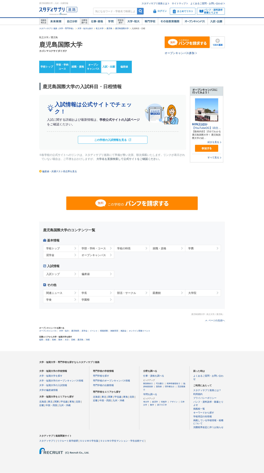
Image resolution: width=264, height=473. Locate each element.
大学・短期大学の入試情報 (53, 385)
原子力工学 (162, 405)
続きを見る (213, 142)
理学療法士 (170, 386)
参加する (206, 148)
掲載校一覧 (199, 408)
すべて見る (213, 157)
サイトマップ (179, 3)
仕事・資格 (97, 21)
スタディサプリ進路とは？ (207, 390)
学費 (191, 248)
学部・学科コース (62, 66)
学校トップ (47, 66)
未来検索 (56, 21)
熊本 (60, 340)
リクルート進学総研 (67, 440)
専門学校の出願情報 (103, 385)
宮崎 (73, 340)
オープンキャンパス (195, 21)
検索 (140, 11)
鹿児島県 (75, 331)
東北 (50, 401)
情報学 (164, 402)
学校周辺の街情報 (202, 416)
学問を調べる (150, 394)
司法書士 (160, 383)
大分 (67, 340)
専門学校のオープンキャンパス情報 (111, 380)
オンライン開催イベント (139, 331)
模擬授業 (104, 331)
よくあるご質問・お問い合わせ (206, 3)
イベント (94, 331)
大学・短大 (133, 21)
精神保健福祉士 (173, 383)
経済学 (155, 402)
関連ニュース (54, 292)
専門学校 (150, 21)
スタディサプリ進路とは (154, 3)
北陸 (78, 401)
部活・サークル (126, 292)
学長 (84, 292)
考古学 (146, 402)
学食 (49, 299)
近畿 (41, 405)
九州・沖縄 (65, 405)
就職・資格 (78, 66)
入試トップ (53, 274)
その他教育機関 (170, 21)
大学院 (192, 292)
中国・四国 (51, 405)
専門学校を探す (101, 375)
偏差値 (124, 66)
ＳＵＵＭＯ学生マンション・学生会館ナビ (122, 440)
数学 (152, 405)
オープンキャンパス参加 (179, 53)
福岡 (41, 340)
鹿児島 (109, 28)
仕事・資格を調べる (153, 375)
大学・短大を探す (85, 28)
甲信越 (64, 401)
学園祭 (86, 299)
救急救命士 (148, 383)
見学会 (84, 331)
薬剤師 (159, 386)
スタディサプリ (47, 440)
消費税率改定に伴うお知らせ (208, 427)
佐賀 (47, 340)
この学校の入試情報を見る (110, 139)
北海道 (42, 401)
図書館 (157, 292)
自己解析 (72, 21)
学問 (111, 21)
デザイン (174, 402)
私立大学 (100, 28)
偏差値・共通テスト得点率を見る (59, 171)
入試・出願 (216, 21)
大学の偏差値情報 (48, 390)
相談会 (123, 331)
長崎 (54, 340)
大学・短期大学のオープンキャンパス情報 (61, 380)
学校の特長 (124, 248)
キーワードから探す (203, 412)
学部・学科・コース (94, 248)
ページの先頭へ (217, 320)
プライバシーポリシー (204, 398)
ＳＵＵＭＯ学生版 (89, 440)
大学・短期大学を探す (50, 375)
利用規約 (198, 394)
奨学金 (50, 255)
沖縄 (88, 340)
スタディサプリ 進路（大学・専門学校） (57, 28)
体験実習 (114, 331)
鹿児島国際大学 (122, 28)
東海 (71, 401)
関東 (56, 401)
